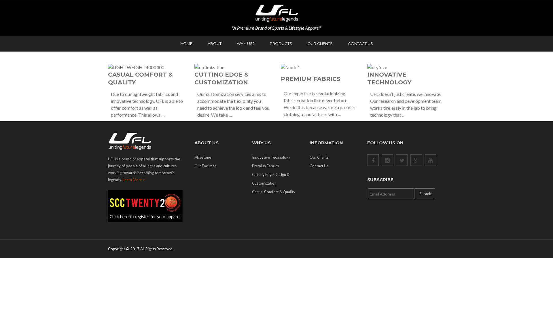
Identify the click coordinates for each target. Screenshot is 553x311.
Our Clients (320, 43)
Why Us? (246, 43)
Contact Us (360, 43)
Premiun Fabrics (265, 166)
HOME (186, 43)
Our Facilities (205, 166)
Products (281, 43)
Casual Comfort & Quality (273, 191)
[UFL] (276, 12)
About (214, 43)
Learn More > (134, 179)
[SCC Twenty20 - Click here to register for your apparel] (147, 206)
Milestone (202, 157)
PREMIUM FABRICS (310, 78)
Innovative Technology (271, 157)
